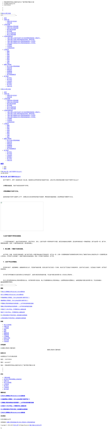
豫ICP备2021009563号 (35, 425)
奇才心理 (15, 425)
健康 (8, 58)
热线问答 (9, 68)
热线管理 (9, 73)
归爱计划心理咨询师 (12, 28)
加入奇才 (9, 84)
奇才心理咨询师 (11, 34)
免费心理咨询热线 (12, 422)
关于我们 (6, 76)
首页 (5, 18)
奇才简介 (9, 78)
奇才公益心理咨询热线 (13, 66)
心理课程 (9, 44)
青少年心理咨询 (21, 422)
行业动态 (9, 81)
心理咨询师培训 (8, 36)
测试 (8, 63)
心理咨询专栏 (11, 48)
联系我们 (9, 83)
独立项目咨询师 (11, 29)
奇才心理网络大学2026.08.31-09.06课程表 (12, 294)
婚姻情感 (6, 333)
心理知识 (6, 49)
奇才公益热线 (7, 324)
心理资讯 (9, 46)
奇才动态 (9, 79)
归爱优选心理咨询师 (12, 26)
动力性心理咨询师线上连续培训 (13, 379)
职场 (8, 59)
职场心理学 (7, 338)
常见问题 (6, 339)
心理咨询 (6, 384)
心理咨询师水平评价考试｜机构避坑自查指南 (13, 318)
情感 (8, 56)
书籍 (8, 61)
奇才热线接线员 (11, 74)
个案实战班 (7, 377)
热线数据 (9, 71)
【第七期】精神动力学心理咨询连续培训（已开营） (21, 43)
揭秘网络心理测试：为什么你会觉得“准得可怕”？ (14, 300)
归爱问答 (9, 23)
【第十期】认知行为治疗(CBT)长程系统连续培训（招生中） (24, 38)
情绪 (8, 54)
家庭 (8, 51)
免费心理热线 (7, 64)
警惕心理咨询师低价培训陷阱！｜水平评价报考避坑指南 (16, 306)
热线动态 (9, 69)
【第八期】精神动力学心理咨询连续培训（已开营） (21, 41)
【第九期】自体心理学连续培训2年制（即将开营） (21, 39)
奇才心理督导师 (11, 33)
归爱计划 (6, 19)
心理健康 (6, 336)
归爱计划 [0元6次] (12, 21)
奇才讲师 (9, 31)
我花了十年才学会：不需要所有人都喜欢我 (13, 312)
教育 (8, 53)
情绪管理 (6, 334)
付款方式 (9, 86)
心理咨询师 (7, 24)
